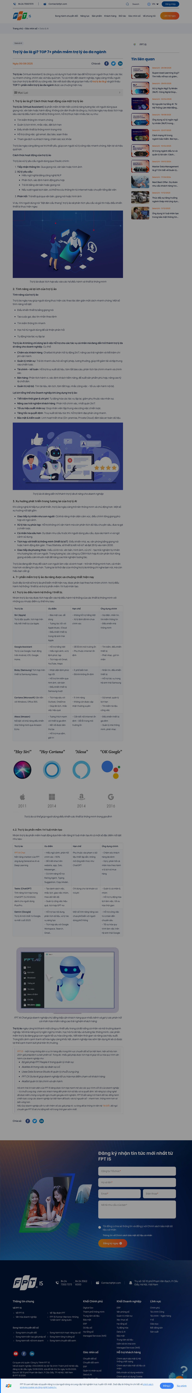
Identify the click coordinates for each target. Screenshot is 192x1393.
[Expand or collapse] (120, 93)
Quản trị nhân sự (124, 1315)
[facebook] (24, 1353)
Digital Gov (88, 1307)
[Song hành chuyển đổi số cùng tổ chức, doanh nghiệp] (22, 15)
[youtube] (16, 1353)
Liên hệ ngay (170, 15)
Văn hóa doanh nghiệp (26, 1316)
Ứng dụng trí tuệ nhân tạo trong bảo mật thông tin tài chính (165, 215)
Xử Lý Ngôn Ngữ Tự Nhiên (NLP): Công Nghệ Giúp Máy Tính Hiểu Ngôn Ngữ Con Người (164, 90)
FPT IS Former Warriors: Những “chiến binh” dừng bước (64, 1318)
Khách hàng (110, 15)
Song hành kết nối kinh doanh (30, 1340)
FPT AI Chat (19, 852)
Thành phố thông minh (93, 1311)
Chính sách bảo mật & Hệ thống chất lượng (129, 1360)
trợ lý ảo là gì (99, 81)
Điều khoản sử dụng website (130, 1372)
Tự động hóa (122, 1327)
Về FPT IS (20, 1312)
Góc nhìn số (134, 15)
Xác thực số (122, 1319)
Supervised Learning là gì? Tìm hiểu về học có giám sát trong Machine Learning (165, 74)
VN (153, 3)
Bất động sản (156, 1327)
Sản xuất (154, 1331)
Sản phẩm (97, 15)
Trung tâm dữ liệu (91, 1315)
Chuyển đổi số (89, 1358)
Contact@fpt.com (58, 3)
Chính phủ (155, 1307)
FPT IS (20, 1051)
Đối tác (122, 15)
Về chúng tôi (149, 15)
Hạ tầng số (88, 1331)
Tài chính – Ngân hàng (160, 1315)
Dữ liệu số (87, 1327)
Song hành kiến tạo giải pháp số (31, 1336)
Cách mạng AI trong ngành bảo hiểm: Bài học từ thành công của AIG (164, 137)
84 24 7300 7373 (66, 1282)
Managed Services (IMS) (94, 1335)
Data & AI (18, 43)
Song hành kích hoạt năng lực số (65, 1332)
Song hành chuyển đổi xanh (63, 1340)
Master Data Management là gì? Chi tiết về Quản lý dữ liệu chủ (165, 168)
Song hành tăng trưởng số (62, 1336)
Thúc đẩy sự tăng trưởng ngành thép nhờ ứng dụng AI (165, 199)
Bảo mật (87, 1319)
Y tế (152, 1319)
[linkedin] (32, 1353)
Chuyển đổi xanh (91, 1362)
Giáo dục (154, 1323)
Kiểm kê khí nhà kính (126, 1343)
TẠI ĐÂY (105, 1105)
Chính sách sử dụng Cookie (129, 1376)
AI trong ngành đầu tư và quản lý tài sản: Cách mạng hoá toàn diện (164, 152)
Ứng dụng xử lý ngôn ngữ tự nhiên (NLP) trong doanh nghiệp (165, 121)
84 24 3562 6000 (81, 1282)
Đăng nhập (170, 4)
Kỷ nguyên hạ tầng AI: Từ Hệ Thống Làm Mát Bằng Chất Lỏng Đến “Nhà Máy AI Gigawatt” (164, 106)
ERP (85, 1323)
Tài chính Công (157, 1311)
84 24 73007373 (26, 3)
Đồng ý (166, 1385)
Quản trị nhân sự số (92, 1370)
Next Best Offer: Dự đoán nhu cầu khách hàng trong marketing (165, 184)
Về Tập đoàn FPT (57, 1312)
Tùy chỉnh (182, 1385)
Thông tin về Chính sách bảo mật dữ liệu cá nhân (127, 1235)
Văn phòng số (123, 1311)
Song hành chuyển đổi (26, 1332)
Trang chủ (18, 28)
